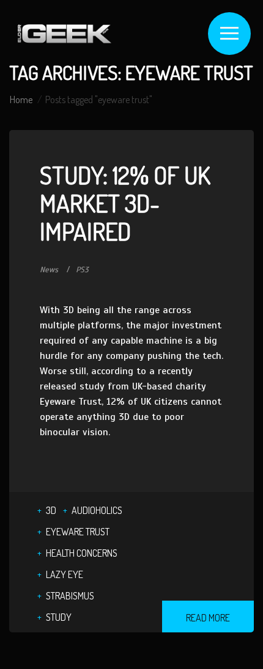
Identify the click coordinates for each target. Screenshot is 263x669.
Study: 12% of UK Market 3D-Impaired (125, 202)
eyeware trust (77, 532)
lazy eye (64, 574)
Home (21, 99)
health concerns (81, 553)
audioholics (97, 510)
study (59, 617)
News (49, 270)
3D (51, 510)
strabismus (70, 596)
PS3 (82, 270)
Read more (208, 618)
